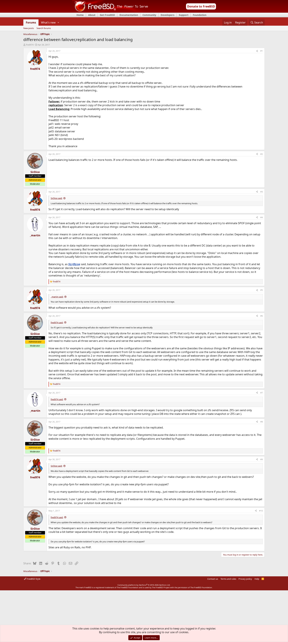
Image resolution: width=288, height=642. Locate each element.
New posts (28, 28)
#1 (261, 51)
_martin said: (57, 296)
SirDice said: (56, 198)
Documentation (129, 14)
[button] (58, 22)
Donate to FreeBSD (201, 6)
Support (183, 14)
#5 (261, 290)
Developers (167, 14)
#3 (261, 191)
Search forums (43, 28)
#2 (261, 154)
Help (256, 578)
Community (149, 14)
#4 (261, 217)
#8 (261, 421)
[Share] (257, 51)
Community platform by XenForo (144, 585)
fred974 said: (57, 322)
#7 (261, 392)
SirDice (74, 264)
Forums (31, 22)
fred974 (30, 44)
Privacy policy (245, 578)
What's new (48, 22)
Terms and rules (228, 578)
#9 (261, 459)
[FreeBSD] (110, 11)
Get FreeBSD (107, 14)
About (91, 14)
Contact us (212, 578)
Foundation (199, 14)
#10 (261, 510)
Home (80, 14)
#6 (261, 315)
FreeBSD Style (33, 578)
